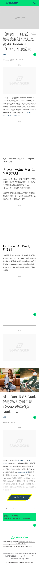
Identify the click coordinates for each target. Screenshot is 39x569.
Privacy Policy (23, 558)
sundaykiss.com (18, 546)
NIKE (15, 508)
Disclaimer (14, 558)
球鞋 (4, 55)
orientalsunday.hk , (20, 544)
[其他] (34, 56)
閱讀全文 (19, 498)
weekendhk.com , (24, 542)
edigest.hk (28, 546)
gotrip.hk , (32, 542)
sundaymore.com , (8, 546)
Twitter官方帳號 (23, 472)
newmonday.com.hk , (9, 544)
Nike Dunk (22, 460)
